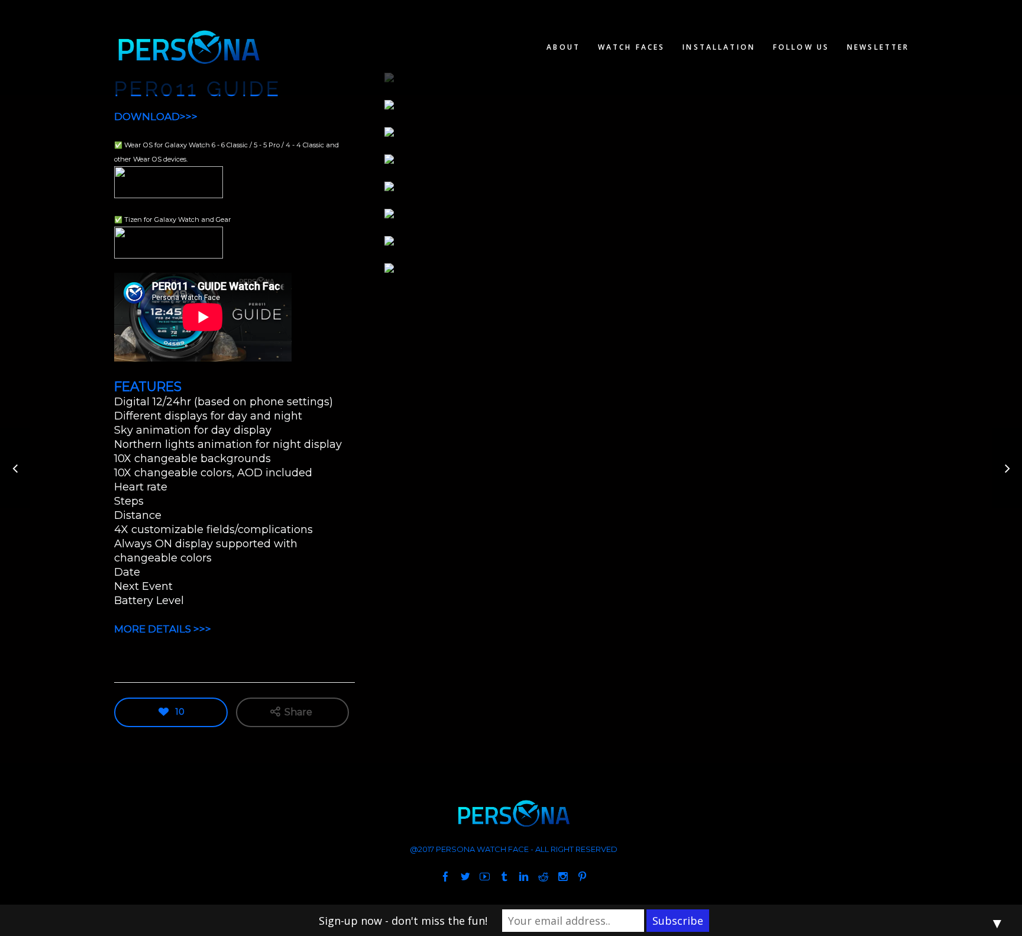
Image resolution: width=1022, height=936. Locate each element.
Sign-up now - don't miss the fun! (403, 921)
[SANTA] (1007, 468)
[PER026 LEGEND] (15, 468)
